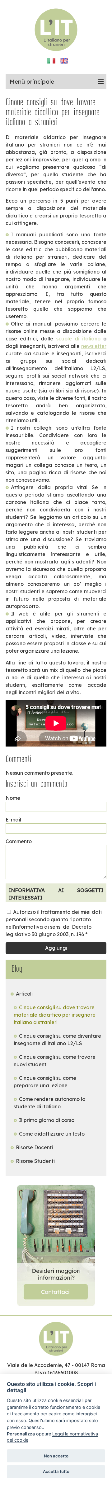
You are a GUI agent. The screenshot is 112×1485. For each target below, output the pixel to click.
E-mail (13, 820)
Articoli (24, 994)
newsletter (93, 346)
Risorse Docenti (34, 1147)
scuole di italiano (78, 338)
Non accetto (56, 1455)
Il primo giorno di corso (46, 1120)
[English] (64, 62)
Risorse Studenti (35, 1161)
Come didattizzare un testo (52, 1134)
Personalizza (21, 1433)
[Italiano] (51, 62)
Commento (19, 841)
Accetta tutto (56, 1471)
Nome (13, 798)
